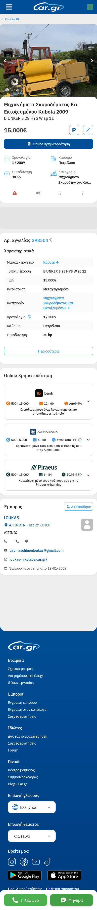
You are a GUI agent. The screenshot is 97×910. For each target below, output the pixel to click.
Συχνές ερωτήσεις (22, 716)
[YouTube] (36, 862)
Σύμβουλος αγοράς (23, 776)
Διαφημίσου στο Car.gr (25, 675)
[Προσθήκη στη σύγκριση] (88, 130)
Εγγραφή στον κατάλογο (27, 709)
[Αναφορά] (14, 193)
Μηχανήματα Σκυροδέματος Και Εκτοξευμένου (58, 302)
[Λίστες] (59, 193)
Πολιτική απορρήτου (62, 888)
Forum (13, 750)
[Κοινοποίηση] (38, 193)
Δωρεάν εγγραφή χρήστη (27, 736)
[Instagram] (12, 862)
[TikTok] (48, 862)
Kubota (49, 262)
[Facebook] (24, 862)
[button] (44, 393)
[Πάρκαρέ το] (74, 130)
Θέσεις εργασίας (21, 682)
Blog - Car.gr (17, 783)
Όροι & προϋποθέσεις (25, 888)
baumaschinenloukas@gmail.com (36, 550)
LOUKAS (11, 517)
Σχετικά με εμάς (20, 668)
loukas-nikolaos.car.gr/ (28, 559)
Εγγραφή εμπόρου (22, 702)
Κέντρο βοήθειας (21, 769)
